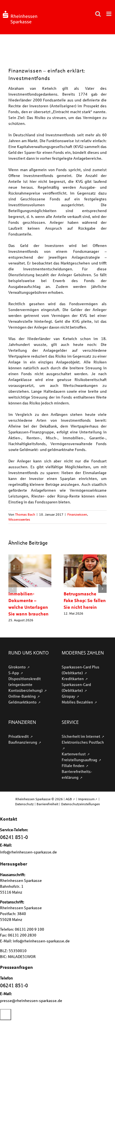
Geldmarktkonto (22, 702)
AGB (69, 799)
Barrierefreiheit (47, 804)
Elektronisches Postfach (83, 742)
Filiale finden (73, 765)
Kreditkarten (73, 678)
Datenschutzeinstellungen (80, 804)
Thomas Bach (25, 514)
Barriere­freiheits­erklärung (77, 774)
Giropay (69, 696)
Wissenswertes (19, 519)
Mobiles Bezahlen (78, 702)
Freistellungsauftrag (80, 759)
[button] (12, 588)
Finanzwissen (77, 514)
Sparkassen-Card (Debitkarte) (76, 687)
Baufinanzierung (23, 742)
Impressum (86, 799)
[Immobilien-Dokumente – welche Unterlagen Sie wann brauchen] (29, 556)
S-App (14, 672)
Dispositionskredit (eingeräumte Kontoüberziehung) (26, 684)
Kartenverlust (74, 753)
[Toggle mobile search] (98, 14)
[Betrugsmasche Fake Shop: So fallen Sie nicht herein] (85, 556)
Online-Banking (22, 696)
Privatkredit (19, 736)
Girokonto (17, 666)
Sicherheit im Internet (81, 736)
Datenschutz (24, 804)
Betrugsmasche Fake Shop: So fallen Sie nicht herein (85, 600)
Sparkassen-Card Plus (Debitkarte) (80, 669)
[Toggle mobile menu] (109, 14)
